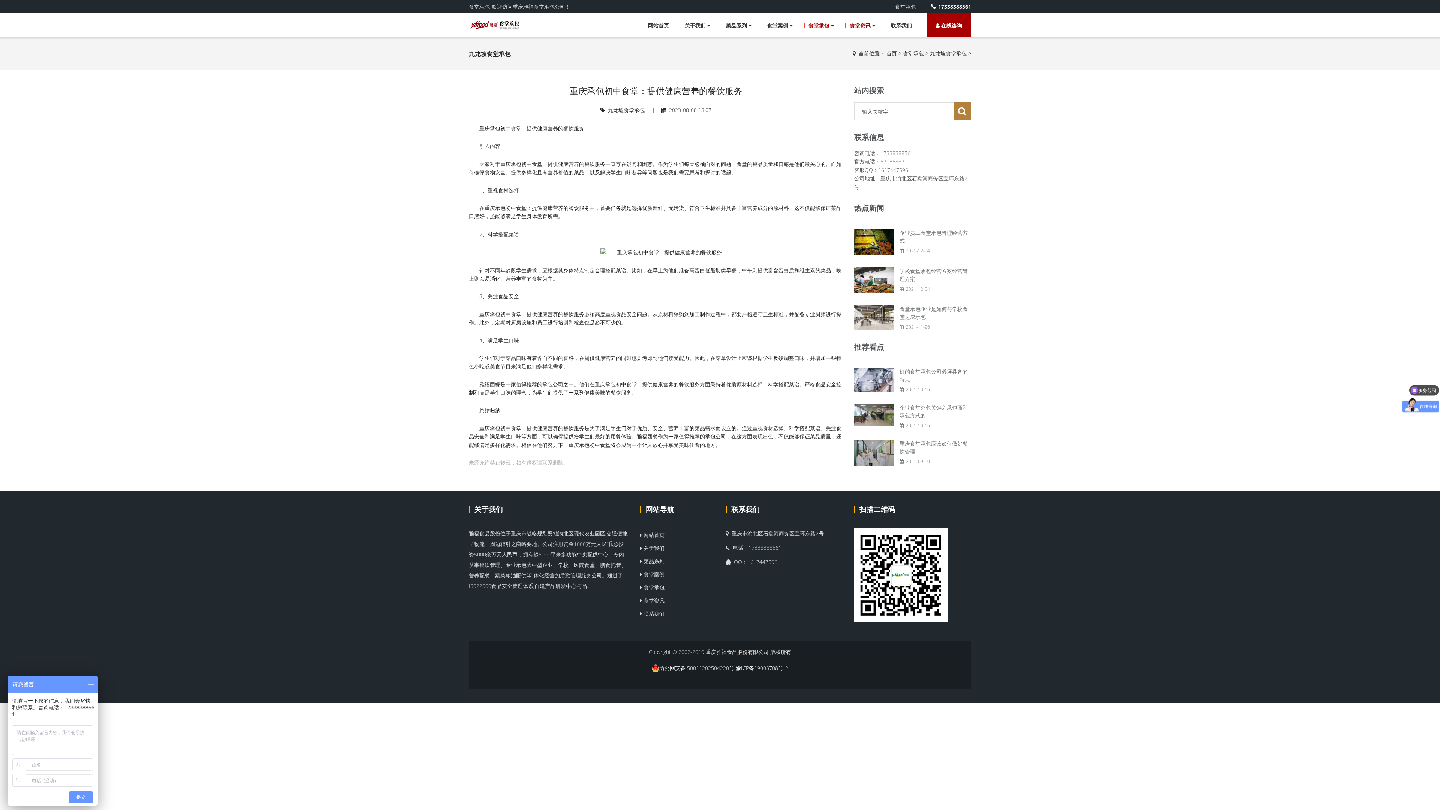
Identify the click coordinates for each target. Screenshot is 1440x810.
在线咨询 (951, 25)
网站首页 (658, 25)
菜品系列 (737, 25)
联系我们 (901, 25)
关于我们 (696, 25)
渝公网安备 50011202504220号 (696, 668)
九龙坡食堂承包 (948, 53)
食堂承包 (819, 25)
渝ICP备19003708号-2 (762, 668)
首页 (891, 53)
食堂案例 (778, 25)
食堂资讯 (861, 25)
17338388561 (954, 6)
